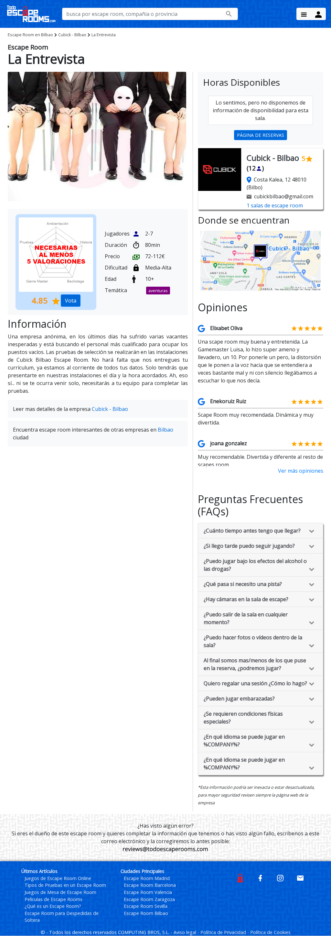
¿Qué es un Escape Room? (53, 906)
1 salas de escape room (275, 205)
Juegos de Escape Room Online (58, 878)
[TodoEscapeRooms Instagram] (280, 878)
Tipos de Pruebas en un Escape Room (65, 885)
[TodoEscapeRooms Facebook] (260, 878)
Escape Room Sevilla (145, 906)
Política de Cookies (270, 932)
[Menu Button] (303, 14)
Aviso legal (186, 932)
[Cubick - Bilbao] (260, 260)
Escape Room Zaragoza (149, 899)
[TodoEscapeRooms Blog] (240, 878)
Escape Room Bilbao (146, 913)
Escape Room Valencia (148, 892)
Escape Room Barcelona (150, 885)
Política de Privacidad (223, 932)
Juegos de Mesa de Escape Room (60, 892)
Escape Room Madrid (147, 878)
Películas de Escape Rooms (53, 899)
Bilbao (30, 35)
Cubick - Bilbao (72, 35)
